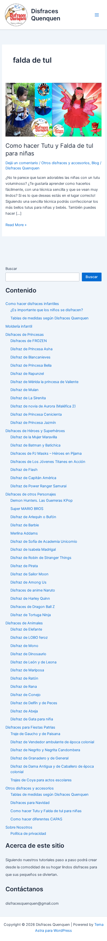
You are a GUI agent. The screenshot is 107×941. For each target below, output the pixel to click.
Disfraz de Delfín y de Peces (33, 703)
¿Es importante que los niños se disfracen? (46, 310)
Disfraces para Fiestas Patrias (30, 727)
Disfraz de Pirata (24, 566)
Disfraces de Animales (24, 623)
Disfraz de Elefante (26, 629)
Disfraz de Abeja (24, 711)
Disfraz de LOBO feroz (29, 637)
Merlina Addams (24, 533)
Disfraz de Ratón (24, 678)
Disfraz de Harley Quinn (30, 598)
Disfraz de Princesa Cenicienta (36, 414)
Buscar (11, 268)
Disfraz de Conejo (25, 695)
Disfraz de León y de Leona (33, 662)
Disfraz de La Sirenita (28, 398)
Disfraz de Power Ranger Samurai (38, 486)
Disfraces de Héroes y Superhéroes (35, 431)
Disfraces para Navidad (30, 802)
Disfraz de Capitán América (33, 478)
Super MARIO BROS (26, 508)
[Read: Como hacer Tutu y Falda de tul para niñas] (53, 109)
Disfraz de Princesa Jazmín (33, 422)
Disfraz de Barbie (24, 525)
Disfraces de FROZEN (28, 341)
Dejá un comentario (21, 163)
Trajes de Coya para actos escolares (41, 780)
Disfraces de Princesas (24, 334)
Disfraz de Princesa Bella (31, 365)
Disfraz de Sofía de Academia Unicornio (43, 541)
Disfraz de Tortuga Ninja (30, 615)
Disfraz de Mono (24, 646)
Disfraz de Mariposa (27, 670)
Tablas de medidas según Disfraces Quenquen (49, 318)
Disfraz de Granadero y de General (39, 758)
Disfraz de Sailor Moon (29, 574)
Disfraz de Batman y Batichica (35, 445)
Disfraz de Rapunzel (27, 373)
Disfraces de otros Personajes (30, 494)
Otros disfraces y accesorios (65, 163)
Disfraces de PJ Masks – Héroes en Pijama (46, 453)
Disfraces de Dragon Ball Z (32, 606)
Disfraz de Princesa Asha (31, 349)
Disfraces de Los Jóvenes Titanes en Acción (47, 461)
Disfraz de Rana (23, 686)
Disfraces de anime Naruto (32, 590)
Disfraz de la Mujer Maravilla (33, 437)
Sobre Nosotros (18, 827)
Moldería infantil (18, 326)
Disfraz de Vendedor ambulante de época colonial (52, 742)
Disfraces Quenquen (45, 14)
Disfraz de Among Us (28, 582)
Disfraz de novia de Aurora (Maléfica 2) (43, 406)
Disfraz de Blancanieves (30, 357)
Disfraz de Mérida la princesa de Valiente (44, 382)
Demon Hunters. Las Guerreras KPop (41, 500)
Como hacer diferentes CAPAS (36, 819)
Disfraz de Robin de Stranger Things (40, 557)
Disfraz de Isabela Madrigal (33, 549)
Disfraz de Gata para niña (31, 719)
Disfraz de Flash (24, 469)
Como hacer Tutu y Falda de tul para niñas (46, 811)
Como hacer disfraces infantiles (32, 303)
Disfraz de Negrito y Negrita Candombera (45, 750)
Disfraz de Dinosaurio (28, 654)
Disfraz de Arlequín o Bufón (33, 517)
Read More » (16, 225)
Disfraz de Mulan (24, 390)
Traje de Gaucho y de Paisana (35, 734)
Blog (95, 163)
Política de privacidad (28, 833)
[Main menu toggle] (97, 15)
